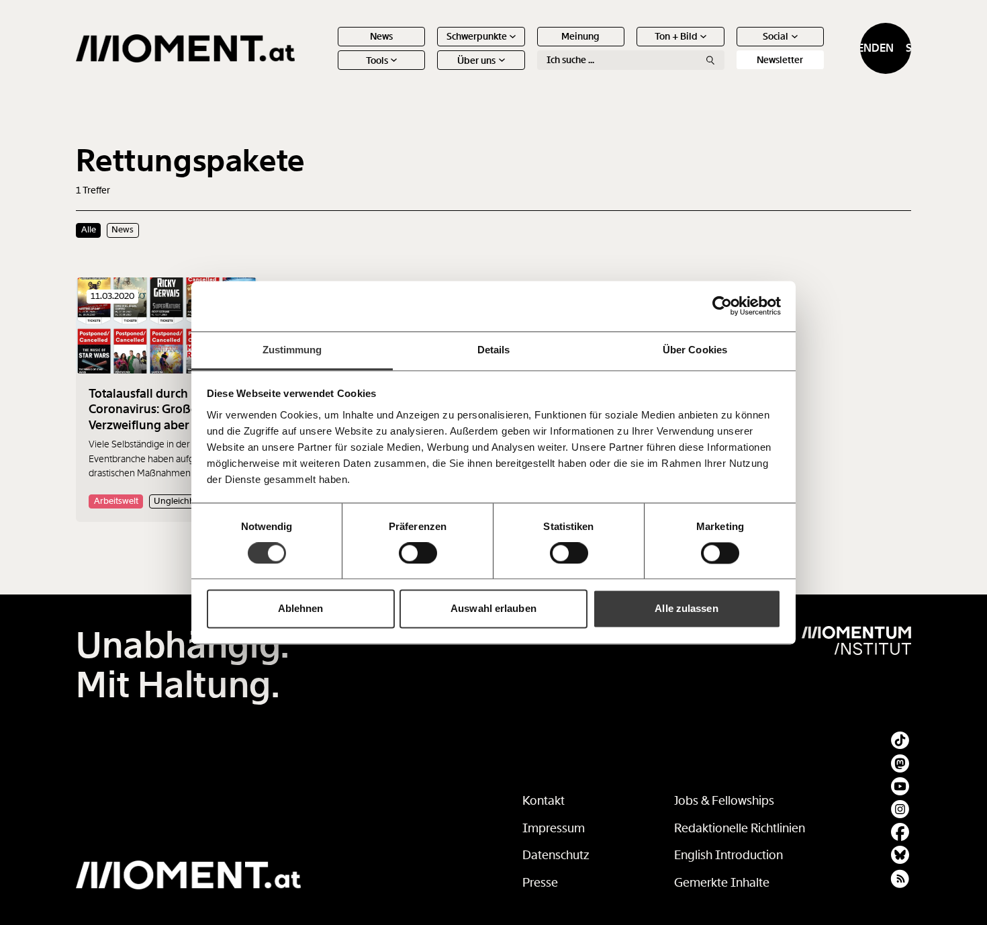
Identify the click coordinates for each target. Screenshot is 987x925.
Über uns (476, 60)
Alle (88, 229)
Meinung (580, 36)
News (381, 36)
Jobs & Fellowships (724, 801)
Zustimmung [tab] (292, 349)
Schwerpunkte (476, 36)
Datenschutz (556, 855)
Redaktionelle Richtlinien (739, 828)
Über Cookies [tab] (695, 349)
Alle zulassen (686, 609)
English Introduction (728, 855)
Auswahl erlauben (493, 609)
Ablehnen (301, 609)
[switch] (418, 553)
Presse (540, 883)
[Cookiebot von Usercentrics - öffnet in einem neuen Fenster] (722, 306)
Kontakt (543, 801)
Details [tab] (493, 349)
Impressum (553, 828)
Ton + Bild (676, 36)
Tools (377, 60)
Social (775, 36)
